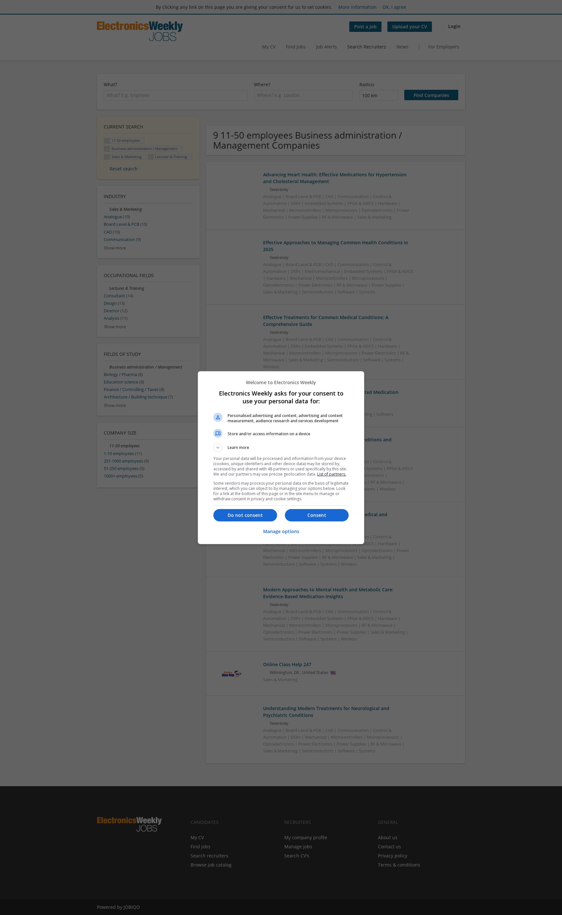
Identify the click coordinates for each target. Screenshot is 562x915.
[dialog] (281, 457)
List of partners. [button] (331, 474)
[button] (281, 447)
